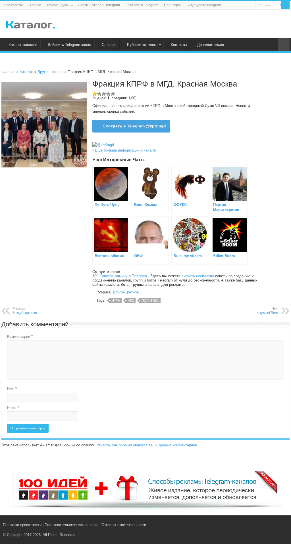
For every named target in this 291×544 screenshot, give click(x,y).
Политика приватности (22, 525)
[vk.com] (269, 524)
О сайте (34, 5)
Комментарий (20, 336)
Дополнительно (210, 45)
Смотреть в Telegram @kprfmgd (134, 126)
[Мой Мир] (281, 524)
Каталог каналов (23, 45)
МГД (131, 300)
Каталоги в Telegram (142, 5)
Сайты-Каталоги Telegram (99, 5)
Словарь (109, 45)
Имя (12, 389)
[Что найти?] (285, 5)
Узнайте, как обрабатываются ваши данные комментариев (147, 445)
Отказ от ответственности (123, 525)
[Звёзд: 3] (103, 93)
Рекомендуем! (58, 5)
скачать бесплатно (198, 276)
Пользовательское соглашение (71, 525)
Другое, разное (50, 72)
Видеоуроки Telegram (203, 5)
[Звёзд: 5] (113, 93)
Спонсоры (172, 5)
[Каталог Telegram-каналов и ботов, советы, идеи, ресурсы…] (30, 23)
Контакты (179, 45)
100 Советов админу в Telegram (119, 276)
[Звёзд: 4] (108, 93)
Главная (8, 72)
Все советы (13, 5)
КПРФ (115, 300)
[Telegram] (276, 524)
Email (13, 408)
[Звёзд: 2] (99, 93)
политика (150, 300)
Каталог (26, 72)
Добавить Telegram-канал (69, 45)
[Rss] (264, 524)
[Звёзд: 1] (94, 93)
